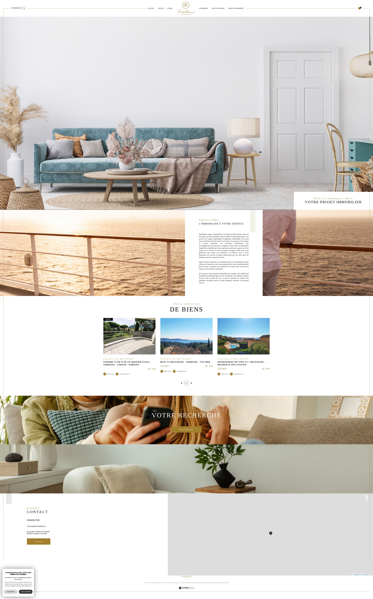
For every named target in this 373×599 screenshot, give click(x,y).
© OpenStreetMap (364, 576)
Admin (208, 584)
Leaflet (350, 576)
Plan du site (193, 584)
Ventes (160, 8)
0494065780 (33, 522)
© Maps (356, 576)
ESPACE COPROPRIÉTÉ (236, 8)
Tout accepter (26, 592)
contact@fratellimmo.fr (36, 528)
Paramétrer (11, 592)
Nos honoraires (185, 584)
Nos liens (213, 584)
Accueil (151, 8)
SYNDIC (170, 8)
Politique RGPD (220, 584)
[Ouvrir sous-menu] (164, 8)
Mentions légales (201, 584)
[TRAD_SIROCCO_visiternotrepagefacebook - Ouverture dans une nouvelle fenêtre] (29, 552)
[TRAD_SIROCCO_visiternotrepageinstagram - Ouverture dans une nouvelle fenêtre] (36, 552)
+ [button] (367, 498)
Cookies (226, 584)
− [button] (367, 500)
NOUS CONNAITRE (218, 8)
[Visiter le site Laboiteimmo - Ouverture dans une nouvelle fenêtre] (186, 592)
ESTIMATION (203, 8)
